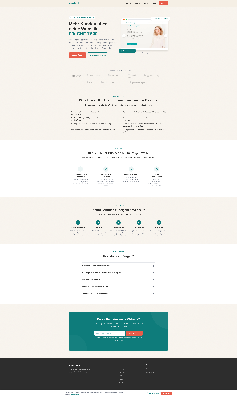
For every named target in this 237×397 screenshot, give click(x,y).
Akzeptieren (166, 393)
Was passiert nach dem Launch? (95, 293)
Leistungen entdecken (98, 55)
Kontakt (163, 3)
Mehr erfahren (75, 394)
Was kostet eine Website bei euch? (96, 266)
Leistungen (128, 3)
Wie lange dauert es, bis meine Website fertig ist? (102, 273)
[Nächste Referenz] (165, 35)
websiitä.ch (74, 3)
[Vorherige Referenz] (124, 35)
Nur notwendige (154, 393)
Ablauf (146, 3)
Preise (153, 3)
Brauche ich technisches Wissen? (95, 286)
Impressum (150, 369)
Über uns (138, 3)
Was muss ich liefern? (91, 279)
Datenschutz (150, 372)
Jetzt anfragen (77, 55)
